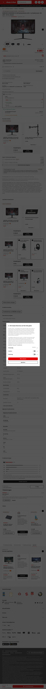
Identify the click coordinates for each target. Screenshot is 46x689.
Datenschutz (10, 345)
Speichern (23, 362)
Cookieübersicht (19, 345)
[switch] (34, 351)
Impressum (14, 345)
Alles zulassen (23, 358)
